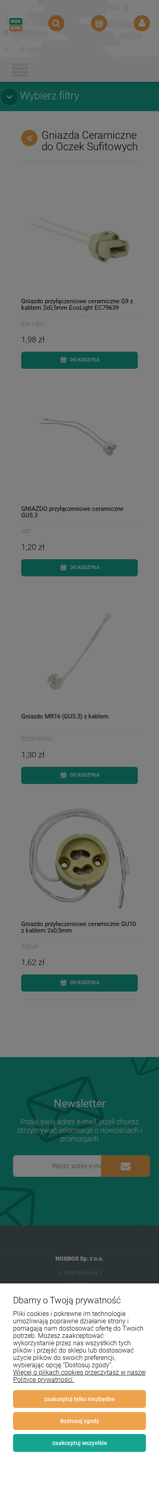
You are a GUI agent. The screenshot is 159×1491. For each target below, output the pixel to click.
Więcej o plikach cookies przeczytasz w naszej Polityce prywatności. (79, 1376)
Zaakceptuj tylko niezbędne (79, 1399)
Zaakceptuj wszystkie (79, 1443)
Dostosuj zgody (79, 1421)
